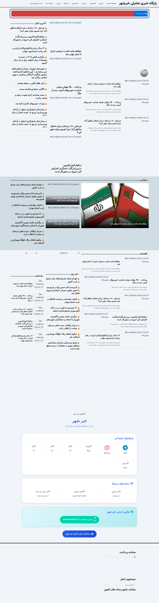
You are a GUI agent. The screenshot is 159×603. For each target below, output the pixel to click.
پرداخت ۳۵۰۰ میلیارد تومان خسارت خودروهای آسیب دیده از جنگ (66, 90)
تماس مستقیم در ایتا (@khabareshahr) (77, 519)
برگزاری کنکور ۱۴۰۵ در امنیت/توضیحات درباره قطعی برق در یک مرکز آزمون (30, 60)
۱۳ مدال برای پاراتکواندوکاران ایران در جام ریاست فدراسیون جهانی (21, 338)
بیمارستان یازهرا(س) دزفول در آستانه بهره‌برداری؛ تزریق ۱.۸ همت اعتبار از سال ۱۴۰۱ (29, 112)
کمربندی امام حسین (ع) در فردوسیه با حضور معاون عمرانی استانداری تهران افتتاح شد (27, 196)
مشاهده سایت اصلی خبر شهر (78, 534)
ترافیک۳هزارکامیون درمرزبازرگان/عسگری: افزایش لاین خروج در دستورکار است (55, 13)
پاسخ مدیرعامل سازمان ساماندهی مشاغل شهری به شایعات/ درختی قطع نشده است (63, 345)
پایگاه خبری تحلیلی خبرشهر (138, 3)
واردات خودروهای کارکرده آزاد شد (30, 103)
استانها (144, 73)
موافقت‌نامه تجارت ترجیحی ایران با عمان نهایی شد (129, 224)
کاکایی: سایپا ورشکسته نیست (31, 89)
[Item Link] (116, 44)
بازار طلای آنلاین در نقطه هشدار (31, 83)
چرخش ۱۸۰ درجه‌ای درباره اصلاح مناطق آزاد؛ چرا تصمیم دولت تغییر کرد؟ (108, 13)
